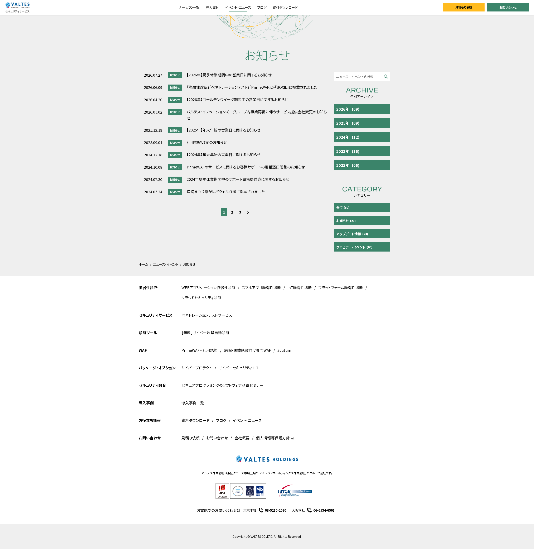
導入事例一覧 (192, 402)
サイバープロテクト (196, 367)
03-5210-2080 (275, 510)
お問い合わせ (508, 7)
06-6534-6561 (324, 510)
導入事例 (212, 7)
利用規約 (210, 350)
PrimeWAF (190, 350)
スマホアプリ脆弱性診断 (261, 287)
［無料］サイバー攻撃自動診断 (205, 332)
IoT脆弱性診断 (299, 287)
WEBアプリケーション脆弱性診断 (208, 287)
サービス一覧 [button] (189, 7)
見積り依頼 (190, 437)
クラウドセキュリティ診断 (201, 297)
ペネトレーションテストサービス (206, 315)
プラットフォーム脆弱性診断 (340, 287)
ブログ (261, 7)
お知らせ (175, 75)
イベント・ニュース (238, 7)
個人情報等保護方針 (273, 437)
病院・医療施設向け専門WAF (247, 350)
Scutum (284, 350)
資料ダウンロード (285, 7)
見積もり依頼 (463, 7)
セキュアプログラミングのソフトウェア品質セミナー (222, 385)
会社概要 (241, 437)
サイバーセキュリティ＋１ (239, 367)
